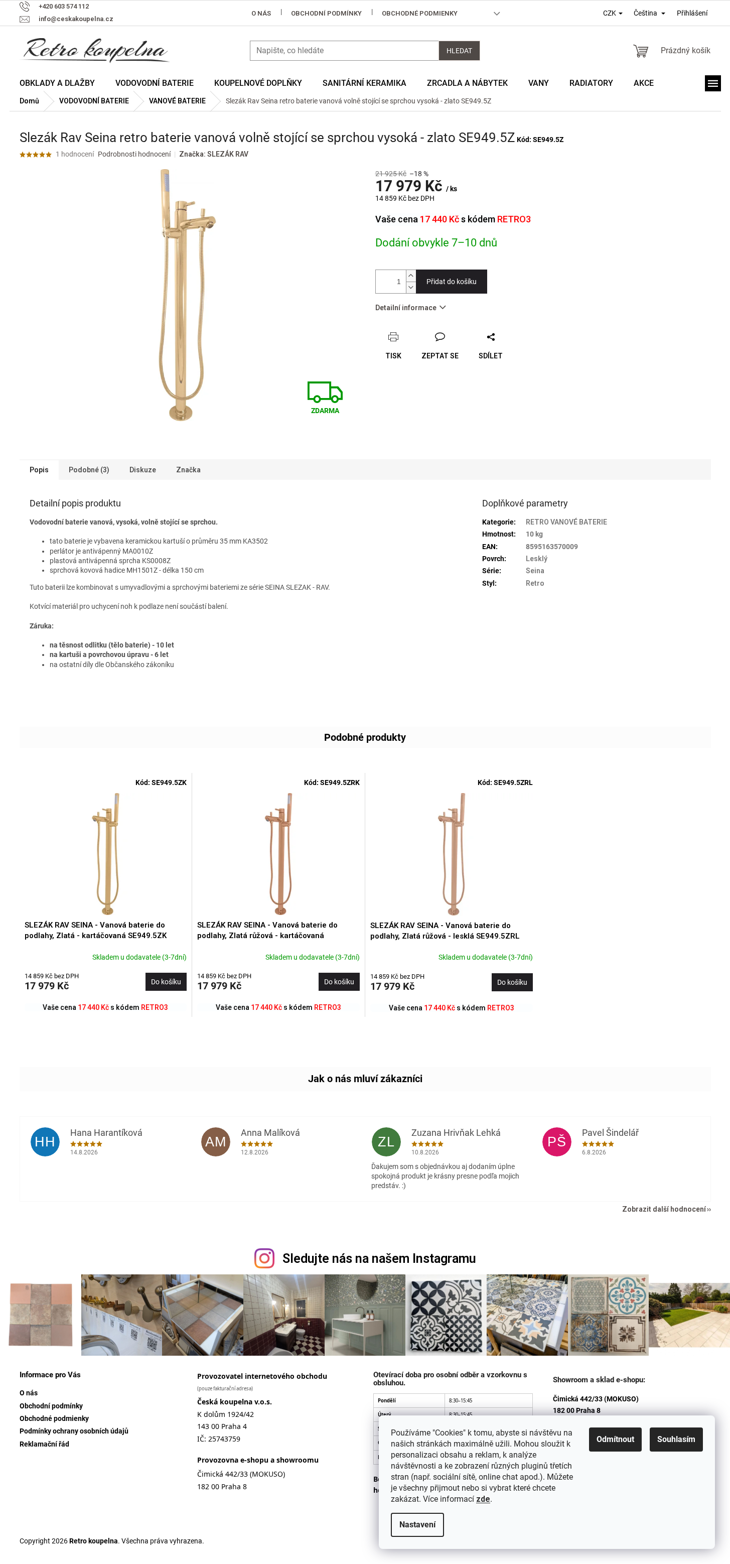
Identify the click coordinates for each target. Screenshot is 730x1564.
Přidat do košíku (451, 282)
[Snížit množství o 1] (411, 287)
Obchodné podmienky (420, 13)
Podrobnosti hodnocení (134, 154)
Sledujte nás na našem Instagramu (379, 1258)
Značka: (213, 154)
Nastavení (417, 1524)
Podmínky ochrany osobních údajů (74, 1431)
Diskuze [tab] (142, 470)
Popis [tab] (39, 470)
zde (483, 1499)
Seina (535, 571)
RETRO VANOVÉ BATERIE (566, 522)
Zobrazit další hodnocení (664, 1209)
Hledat (459, 51)
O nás (261, 13)
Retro (535, 583)
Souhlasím (676, 1439)
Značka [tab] (188, 470)
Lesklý (536, 559)
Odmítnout (615, 1439)
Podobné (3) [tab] (89, 470)
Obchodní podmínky (326, 13)
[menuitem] (57, 83)
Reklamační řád (44, 1444)
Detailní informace (405, 308)
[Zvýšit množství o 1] (411, 276)
